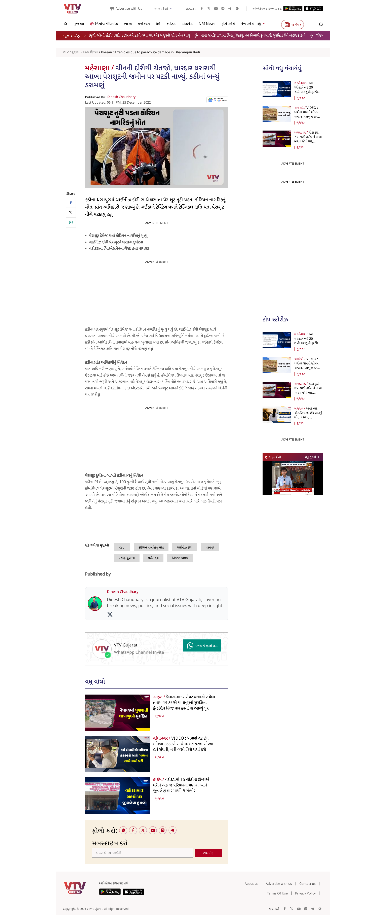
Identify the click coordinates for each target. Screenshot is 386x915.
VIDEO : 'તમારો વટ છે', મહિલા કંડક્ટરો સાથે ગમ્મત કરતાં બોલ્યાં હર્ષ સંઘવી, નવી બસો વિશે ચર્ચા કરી (183, 744)
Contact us (307, 883)
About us (251, 883)
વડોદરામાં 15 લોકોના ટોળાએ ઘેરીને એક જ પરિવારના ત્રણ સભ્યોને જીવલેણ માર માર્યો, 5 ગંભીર (181, 785)
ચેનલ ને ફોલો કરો (206, 646)
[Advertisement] (293, 245)
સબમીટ (208, 853)
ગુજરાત (76, 52)
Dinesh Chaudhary (121, 97)
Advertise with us (279, 883)
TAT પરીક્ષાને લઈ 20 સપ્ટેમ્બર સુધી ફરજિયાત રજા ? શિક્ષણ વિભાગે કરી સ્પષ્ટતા (308, 92)
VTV (66, 52)
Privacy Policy (305, 893)
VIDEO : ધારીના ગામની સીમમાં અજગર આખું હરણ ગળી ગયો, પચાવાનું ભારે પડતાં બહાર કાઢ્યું (308, 117)
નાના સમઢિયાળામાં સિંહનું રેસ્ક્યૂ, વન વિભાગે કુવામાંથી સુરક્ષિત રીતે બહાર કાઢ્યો (209, 35)
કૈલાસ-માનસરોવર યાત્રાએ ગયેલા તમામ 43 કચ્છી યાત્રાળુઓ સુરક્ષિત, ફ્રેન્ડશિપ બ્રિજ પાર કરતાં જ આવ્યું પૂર (184, 703)
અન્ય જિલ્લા (90, 52)
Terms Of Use (277, 893)
